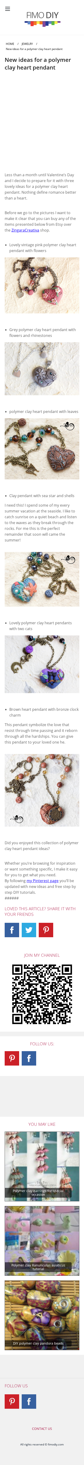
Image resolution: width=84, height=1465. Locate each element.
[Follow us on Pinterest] (12, 1401)
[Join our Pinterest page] (46, 930)
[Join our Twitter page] (29, 930)
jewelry (27, 44)
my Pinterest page (43, 880)
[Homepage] (42, 19)
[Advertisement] (42, 125)
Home (10, 44)
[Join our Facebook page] (12, 930)
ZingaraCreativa (25, 230)
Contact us (42, 1428)
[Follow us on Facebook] (29, 1401)
